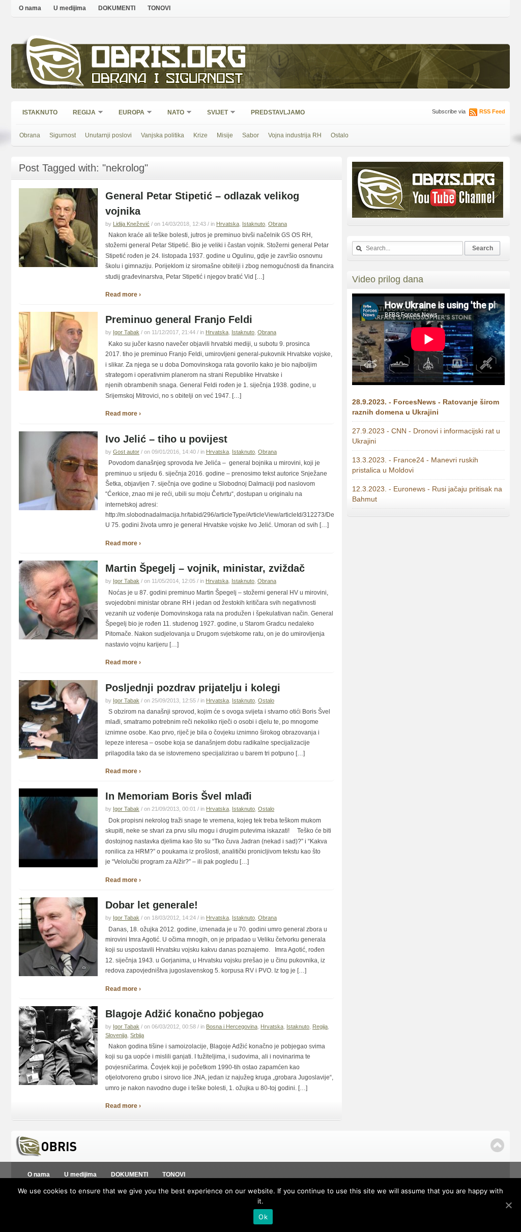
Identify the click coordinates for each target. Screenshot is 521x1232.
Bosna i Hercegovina (231, 1026)
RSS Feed (492, 111)
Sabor (250, 135)
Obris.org (169, 59)
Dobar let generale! (151, 905)
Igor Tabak (126, 332)
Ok (263, 1217)
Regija (81, 113)
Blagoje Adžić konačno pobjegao (184, 1013)
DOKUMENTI (116, 8)
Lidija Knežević (131, 224)
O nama (30, 8)
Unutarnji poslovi (108, 135)
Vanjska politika (162, 135)
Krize (200, 135)
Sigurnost (62, 135)
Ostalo (340, 135)
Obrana (29, 135)
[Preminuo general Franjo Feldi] (58, 388)
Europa (128, 113)
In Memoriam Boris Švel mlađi (178, 796)
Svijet (214, 113)
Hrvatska (227, 224)
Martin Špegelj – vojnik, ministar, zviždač (205, 568)
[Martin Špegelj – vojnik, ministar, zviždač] (58, 637)
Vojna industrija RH (295, 135)
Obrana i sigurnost (167, 79)
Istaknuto (39, 112)
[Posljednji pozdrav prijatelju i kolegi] (58, 756)
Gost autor (126, 452)
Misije (225, 135)
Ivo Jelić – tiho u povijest (166, 439)
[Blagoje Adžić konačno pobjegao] (58, 1083)
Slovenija (116, 1035)
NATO (172, 113)
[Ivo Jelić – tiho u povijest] (58, 508)
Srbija (137, 1035)
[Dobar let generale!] (58, 974)
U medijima (69, 8)
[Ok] (508, 1205)
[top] (497, 1145)
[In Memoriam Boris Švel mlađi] (58, 865)
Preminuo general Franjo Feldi (178, 319)
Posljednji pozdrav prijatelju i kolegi (192, 687)
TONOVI (159, 8)
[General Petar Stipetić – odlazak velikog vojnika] (58, 265)
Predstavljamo (278, 112)
